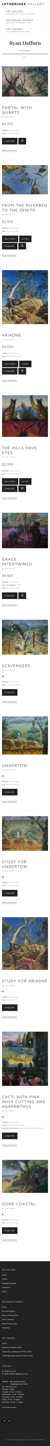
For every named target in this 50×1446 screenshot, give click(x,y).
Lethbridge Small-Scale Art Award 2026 (17, 1356)
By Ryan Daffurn (8, 117)
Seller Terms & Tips (9, 1324)
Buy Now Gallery (8, 1311)
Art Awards (18, 30)
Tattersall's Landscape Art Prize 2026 (16, 1351)
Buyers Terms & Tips (10, 1315)
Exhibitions (6, 1287)
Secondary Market (19, 21)
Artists (4, 1279)
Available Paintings (9, 1283)
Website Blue (39, 1439)
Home (4, 1275)
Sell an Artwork (8, 1319)
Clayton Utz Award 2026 (11, 1347)
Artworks (25, 51)
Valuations (6, 1328)
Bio (25, 57)
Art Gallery (20, 12)
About (4, 1291)
